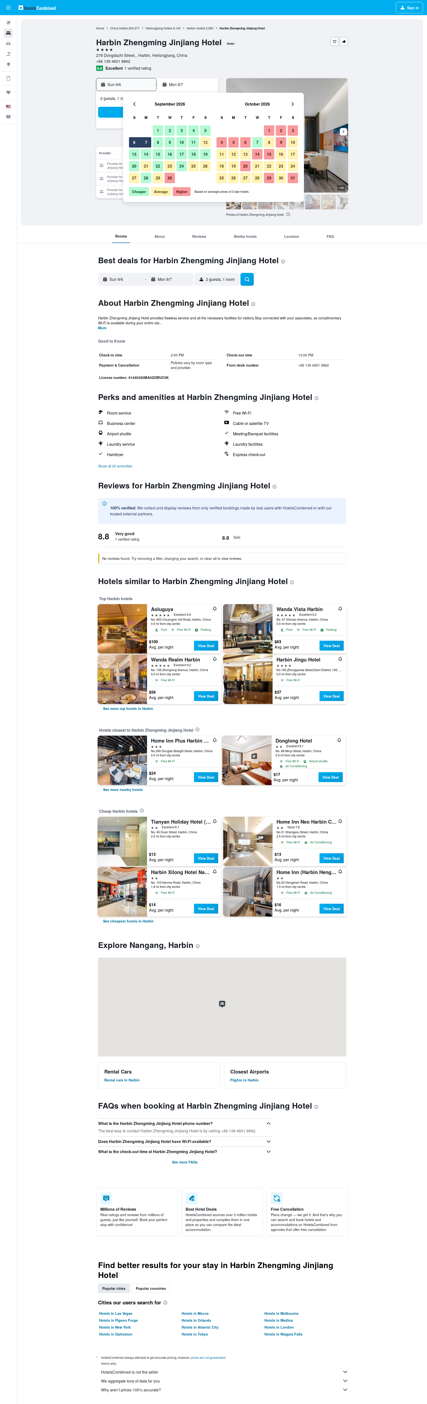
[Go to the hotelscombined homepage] (37, 7)
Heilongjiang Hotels (159, 28)
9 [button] (170, 142)
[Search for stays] (8, 33)
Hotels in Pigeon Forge (118, 1320)
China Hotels (119, 28)
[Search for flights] (8, 23)
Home (100, 28)
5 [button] (205, 130)
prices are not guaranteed (208, 1357)
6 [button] (134, 142)
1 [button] (158, 130)
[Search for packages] (8, 54)
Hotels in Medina (278, 1320)
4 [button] (193, 130)
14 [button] (146, 154)
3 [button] (182, 130)
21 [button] (146, 166)
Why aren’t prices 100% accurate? (131, 1390)
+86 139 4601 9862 (113, 61)
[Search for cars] (8, 43)
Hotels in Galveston (115, 1334)
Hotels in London (279, 1327)
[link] (128, 708)
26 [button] (205, 166)
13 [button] (134, 154)
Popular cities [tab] (114, 1288)
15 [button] (158, 154)
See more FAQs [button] (185, 1162)
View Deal (206, 645)
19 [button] (205, 154)
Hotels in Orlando (196, 1320)
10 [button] (181, 142)
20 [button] (134, 166)
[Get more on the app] (8, 78)
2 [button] (170, 130)
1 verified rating (137, 68)
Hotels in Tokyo (195, 1334)
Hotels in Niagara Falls (283, 1334)
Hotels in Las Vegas (115, 1313)
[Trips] (8, 92)
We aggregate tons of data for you (130, 1381)
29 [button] (158, 178)
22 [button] (158, 166)
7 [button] (146, 142)
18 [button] (193, 154)
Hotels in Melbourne (281, 1313)
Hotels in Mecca (195, 1313)
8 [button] (158, 142)
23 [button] (170, 166)
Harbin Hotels (196, 28)
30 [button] (170, 178)
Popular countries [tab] (151, 1288)
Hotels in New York (115, 1327)
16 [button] (170, 154)
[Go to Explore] (8, 64)
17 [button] (181, 154)
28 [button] (146, 178)
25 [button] (193, 166)
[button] (8, 7)
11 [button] (193, 142)
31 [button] (293, 178)
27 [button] (134, 178)
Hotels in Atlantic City (200, 1327)
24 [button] (181, 166)
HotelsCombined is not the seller (129, 1372)
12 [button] (205, 142)
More (102, 327)
